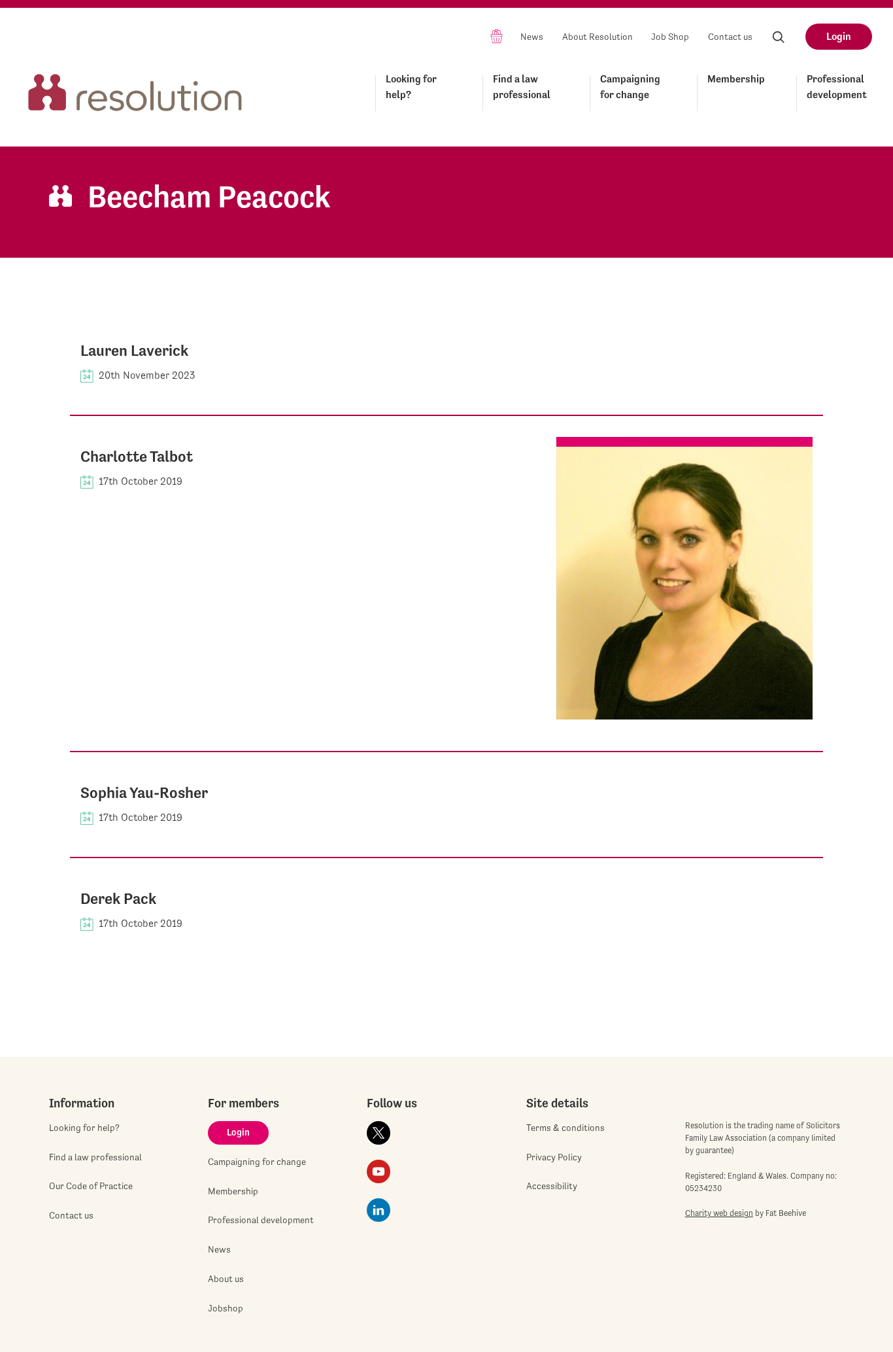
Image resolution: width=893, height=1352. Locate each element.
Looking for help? (411, 87)
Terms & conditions (565, 1127)
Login (838, 36)
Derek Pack (118, 899)
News (531, 36)
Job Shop (670, 36)
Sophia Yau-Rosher (144, 793)
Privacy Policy (554, 1157)
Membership (736, 79)
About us (226, 1279)
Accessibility (551, 1186)
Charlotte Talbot (136, 456)
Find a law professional (521, 87)
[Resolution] (135, 90)
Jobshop (225, 1308)
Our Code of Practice (91, 1186)
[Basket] (496, 35)
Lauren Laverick (134, 350)
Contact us (730, 36)
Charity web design (719, 1213)
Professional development (837, 87)
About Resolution (597, 36)
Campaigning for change (630, 87)
